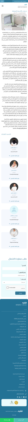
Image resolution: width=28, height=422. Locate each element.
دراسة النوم (23, 352)
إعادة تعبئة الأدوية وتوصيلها (20, 365)
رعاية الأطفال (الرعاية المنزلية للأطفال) (18, 324)
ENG (2, 1)
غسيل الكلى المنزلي (22, 357)
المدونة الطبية (22, 379)
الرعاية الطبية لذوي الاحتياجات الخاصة (18, 337)
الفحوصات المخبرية (22, 355)
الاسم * (24, 265)
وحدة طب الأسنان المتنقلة (20, 368)
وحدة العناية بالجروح (22, 321)
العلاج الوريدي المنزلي (21, 313)
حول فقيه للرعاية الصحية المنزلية (19, 373)
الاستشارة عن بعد (22, 344)
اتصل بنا (23, 381)
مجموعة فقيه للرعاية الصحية (20, 1)
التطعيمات (23, 360)
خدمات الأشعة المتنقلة (21, 331)
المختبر (24, 316)
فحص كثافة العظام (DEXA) (20, 318)
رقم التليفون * (22, 272)
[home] (22, 6)
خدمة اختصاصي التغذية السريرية (19, 363)
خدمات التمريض (22, 342)
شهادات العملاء (21, 376)
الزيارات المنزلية (23, 339)
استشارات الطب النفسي (21, 329)
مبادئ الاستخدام (22, 386)
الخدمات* (23, 279)
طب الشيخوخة (23, 326)
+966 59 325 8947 (20, 394)
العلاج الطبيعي (23, 347)
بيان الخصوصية (22, 384)
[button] (2, 5)
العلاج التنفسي (23, 350)
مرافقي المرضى (22, 334)
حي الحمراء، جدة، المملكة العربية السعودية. (15, 390)
